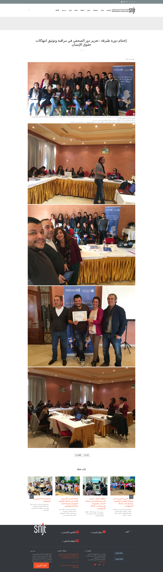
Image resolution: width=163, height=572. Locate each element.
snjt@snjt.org (102, 561)
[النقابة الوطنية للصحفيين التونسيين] (123, 10)
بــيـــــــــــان (75, 561)
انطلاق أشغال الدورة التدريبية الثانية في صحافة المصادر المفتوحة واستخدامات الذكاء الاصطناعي (95, 504)
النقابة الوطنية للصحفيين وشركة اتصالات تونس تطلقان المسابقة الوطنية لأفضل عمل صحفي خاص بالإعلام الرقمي (68, 556)
